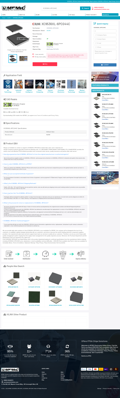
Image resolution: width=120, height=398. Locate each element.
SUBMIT (106, 65)
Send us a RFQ (86, 356)
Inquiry (62, 378)
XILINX (49, 30)
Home (43, 372)
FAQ (43, 376)
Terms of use (116, 388)
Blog (43, 380)
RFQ (45, 64)
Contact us (44, 378)
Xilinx (62, 372)
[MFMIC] (13, 7)
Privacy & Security (107, 388)
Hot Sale (63, 376)
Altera (62, 374)
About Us (44, 374)
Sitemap (99, 388)
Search (86, 8)
